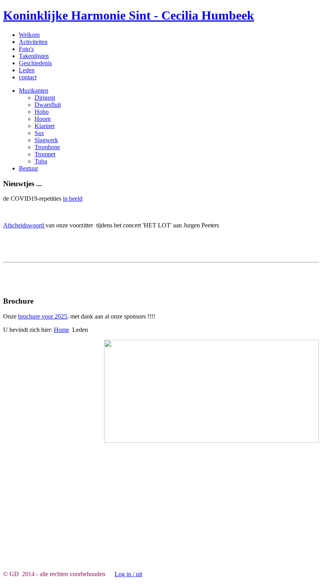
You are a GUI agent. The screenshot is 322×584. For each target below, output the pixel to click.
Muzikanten (33, 90)
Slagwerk (46, 140)
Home (61, 329)
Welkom (29, 34)
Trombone (47, 147)
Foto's (26, 49)
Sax (39, 133)
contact (28, 77)
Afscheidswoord (24, 225)
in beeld (72, 198)
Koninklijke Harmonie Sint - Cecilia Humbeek (128, 15)
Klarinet (45, 126)
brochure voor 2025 (42, 316)
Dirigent (45, 97)
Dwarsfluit (48, 104)
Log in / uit (128, 574)
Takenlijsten (34, 56)
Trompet (45, 154)
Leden (27, 70)
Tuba (41, 161)
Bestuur (28, 168)
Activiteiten (33, 41)
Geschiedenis (35, 63)
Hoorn (43, 118)
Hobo (42, 111)
